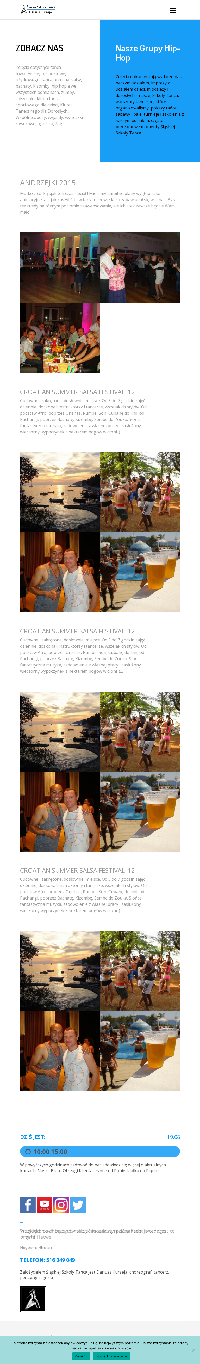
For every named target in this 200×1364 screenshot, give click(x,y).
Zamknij (81, 1356)
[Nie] (193, 1350)
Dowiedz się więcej (111, 1356)
